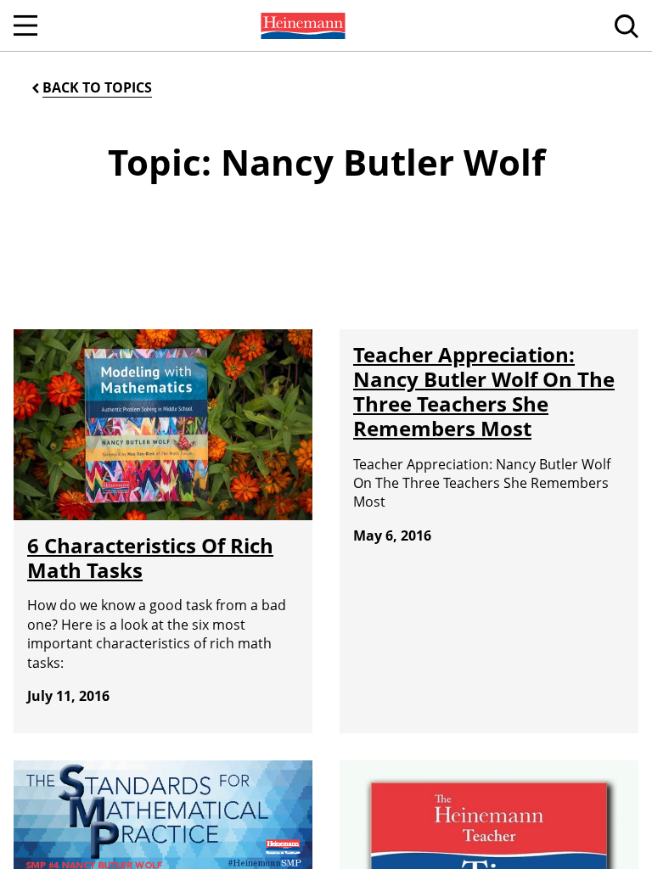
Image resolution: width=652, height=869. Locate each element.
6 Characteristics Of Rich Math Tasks (150, 557)
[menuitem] (301, 25)
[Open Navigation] (25, 25)
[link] (301, 25)
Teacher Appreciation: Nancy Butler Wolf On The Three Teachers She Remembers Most (484, 390)
